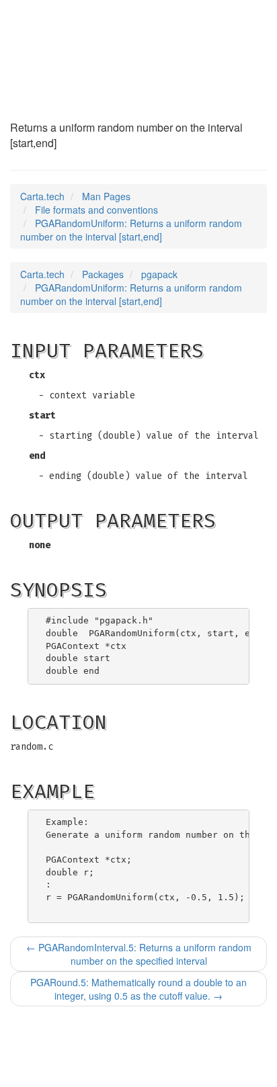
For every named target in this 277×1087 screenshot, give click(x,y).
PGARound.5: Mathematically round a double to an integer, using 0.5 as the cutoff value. (138, 988)
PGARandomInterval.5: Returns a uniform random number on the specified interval (138, 954)
